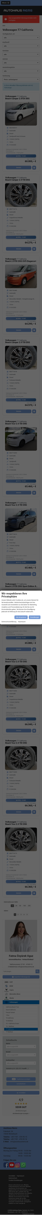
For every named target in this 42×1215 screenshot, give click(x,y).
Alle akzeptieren (21, 617)
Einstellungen (34, 617)
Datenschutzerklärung (9, 622)
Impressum (22, 622)
